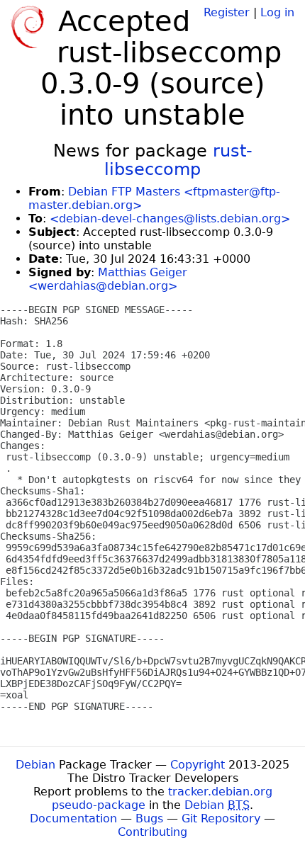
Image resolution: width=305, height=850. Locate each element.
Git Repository (221, 818)
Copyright (197, 764)
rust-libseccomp (178, 160)
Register (227, 12)
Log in (277, 12)
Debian (35, 764)
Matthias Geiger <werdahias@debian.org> (107, 279)
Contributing (152, 832)
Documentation (73, 818)
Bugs (149, 818)
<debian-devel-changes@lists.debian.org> (170, 218)
